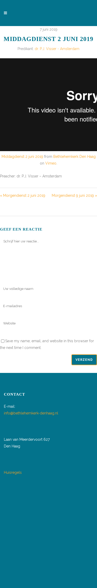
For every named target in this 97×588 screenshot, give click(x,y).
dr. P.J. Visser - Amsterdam (57, 49)
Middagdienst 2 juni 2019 (22, 156)
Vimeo (50, 163)
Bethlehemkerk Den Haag (74, 156)
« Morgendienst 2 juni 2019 (22, 195)
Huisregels (13, 472)
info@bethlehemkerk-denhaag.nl (31, 413)
